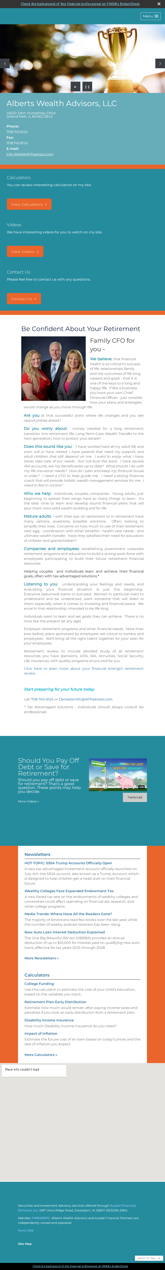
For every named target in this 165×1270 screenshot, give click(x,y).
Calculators (36, 975)
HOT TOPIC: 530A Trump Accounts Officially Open (68, 863)
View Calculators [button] (27, 204)
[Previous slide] (5, 63)
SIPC (46, 1218)
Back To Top (147, 1258)
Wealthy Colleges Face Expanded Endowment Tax (69, 891)
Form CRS (26, 1230)
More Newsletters (41, 958)
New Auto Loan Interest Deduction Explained (64, 932)
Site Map (25, 1244)
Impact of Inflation (40, 1033)
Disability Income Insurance (49, 1020)
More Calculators (40, 1055)
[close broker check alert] (159, 4)
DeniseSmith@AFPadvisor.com (86, 699)
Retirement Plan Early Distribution (55, 1002)
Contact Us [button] (21, 299)
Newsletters (37, 854)
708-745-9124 (42, 699)
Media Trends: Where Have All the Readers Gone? (68, 914)
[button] (151, 16)
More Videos (28, 801)
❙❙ (87, 86)
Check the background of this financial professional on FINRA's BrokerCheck (80, 4)
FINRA (37, 1218)
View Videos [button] (23, 252)
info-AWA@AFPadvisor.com (29, 154)
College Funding (39, 984)
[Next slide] (160, 63)
